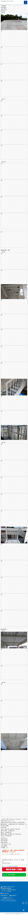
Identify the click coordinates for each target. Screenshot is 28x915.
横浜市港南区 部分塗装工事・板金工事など (11, 834)
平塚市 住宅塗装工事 (6, 835)
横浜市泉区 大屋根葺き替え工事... (10, 824)
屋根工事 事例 (4, 839)
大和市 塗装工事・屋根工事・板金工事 (10, 829)
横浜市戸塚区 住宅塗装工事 (7, 830)
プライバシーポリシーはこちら (8, 900)
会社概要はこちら (6, 897)
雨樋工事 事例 (4, 842)
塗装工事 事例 (21, 822)
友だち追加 (11, 874)
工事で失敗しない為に (6, 844)
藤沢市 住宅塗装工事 (6, 832)
